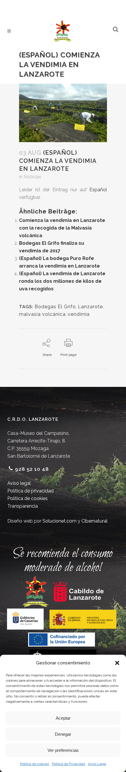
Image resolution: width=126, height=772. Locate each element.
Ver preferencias (63, 750)
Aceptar (63, 718)
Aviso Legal (97, 764)
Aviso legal (19, 483)
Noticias (32, 177)
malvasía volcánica (42, 314)
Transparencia (22, 506)
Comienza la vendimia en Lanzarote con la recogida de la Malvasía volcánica (62, 228)
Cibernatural (94, 521)
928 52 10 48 (32, 469)
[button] (117, 663)
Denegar (63, 734)
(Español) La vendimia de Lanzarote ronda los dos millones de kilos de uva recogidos (62, 281)
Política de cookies (34, 764)
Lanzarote (90, 306)
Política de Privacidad (68, 764)
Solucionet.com (59, 521)
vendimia (79, 314)
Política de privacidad (30, 491)
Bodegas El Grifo (55, 306)
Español (98, 189)
